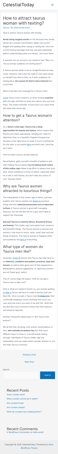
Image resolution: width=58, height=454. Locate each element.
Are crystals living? (15, 403)
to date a (7, 292)
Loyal (5, 98)
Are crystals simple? (16, 407)
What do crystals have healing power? (24, 412)
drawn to (37, 201)
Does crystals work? (16, 394)
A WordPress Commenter (18, 432)
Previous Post (29, 354)
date (29, 144)
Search (6, 369)
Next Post (29, 362)
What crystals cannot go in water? (22, 399)
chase (43, 296)
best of (23, 239)
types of (17, 258)
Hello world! (38, 432)
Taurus (6, 28)
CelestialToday (18, 4)
